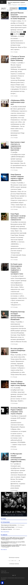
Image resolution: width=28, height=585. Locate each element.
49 (19, 560)
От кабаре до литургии (6, 529)
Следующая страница (14, 563)
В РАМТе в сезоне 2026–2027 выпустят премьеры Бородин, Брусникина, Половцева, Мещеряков (13, 538)
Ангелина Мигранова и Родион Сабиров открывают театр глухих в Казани (19, 411)
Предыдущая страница (14, 557)
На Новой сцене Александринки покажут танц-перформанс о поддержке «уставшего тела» (17, 269)
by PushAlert (10, 9)
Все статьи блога (5, 531)
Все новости (4, 549)
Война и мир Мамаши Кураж (7, 527)
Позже (17, 7)
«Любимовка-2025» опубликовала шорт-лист (18, 102)
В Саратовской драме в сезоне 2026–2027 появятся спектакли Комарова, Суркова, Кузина (13, 545)
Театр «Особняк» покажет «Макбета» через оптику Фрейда (18, 383)
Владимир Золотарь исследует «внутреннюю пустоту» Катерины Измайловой (18, 315)
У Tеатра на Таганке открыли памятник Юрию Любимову (18, 58)
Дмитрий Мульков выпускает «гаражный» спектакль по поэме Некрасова (19, 15)
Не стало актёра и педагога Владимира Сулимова (18, 350)
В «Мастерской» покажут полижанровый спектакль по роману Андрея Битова (18, 457)
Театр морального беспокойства (8, 525)
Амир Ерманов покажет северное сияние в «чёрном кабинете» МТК (17, 177)
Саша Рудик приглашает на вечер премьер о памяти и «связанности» (18, 217)
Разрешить (23, 7)
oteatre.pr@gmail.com (5, 572)
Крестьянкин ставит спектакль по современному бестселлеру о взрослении (18, 146)
